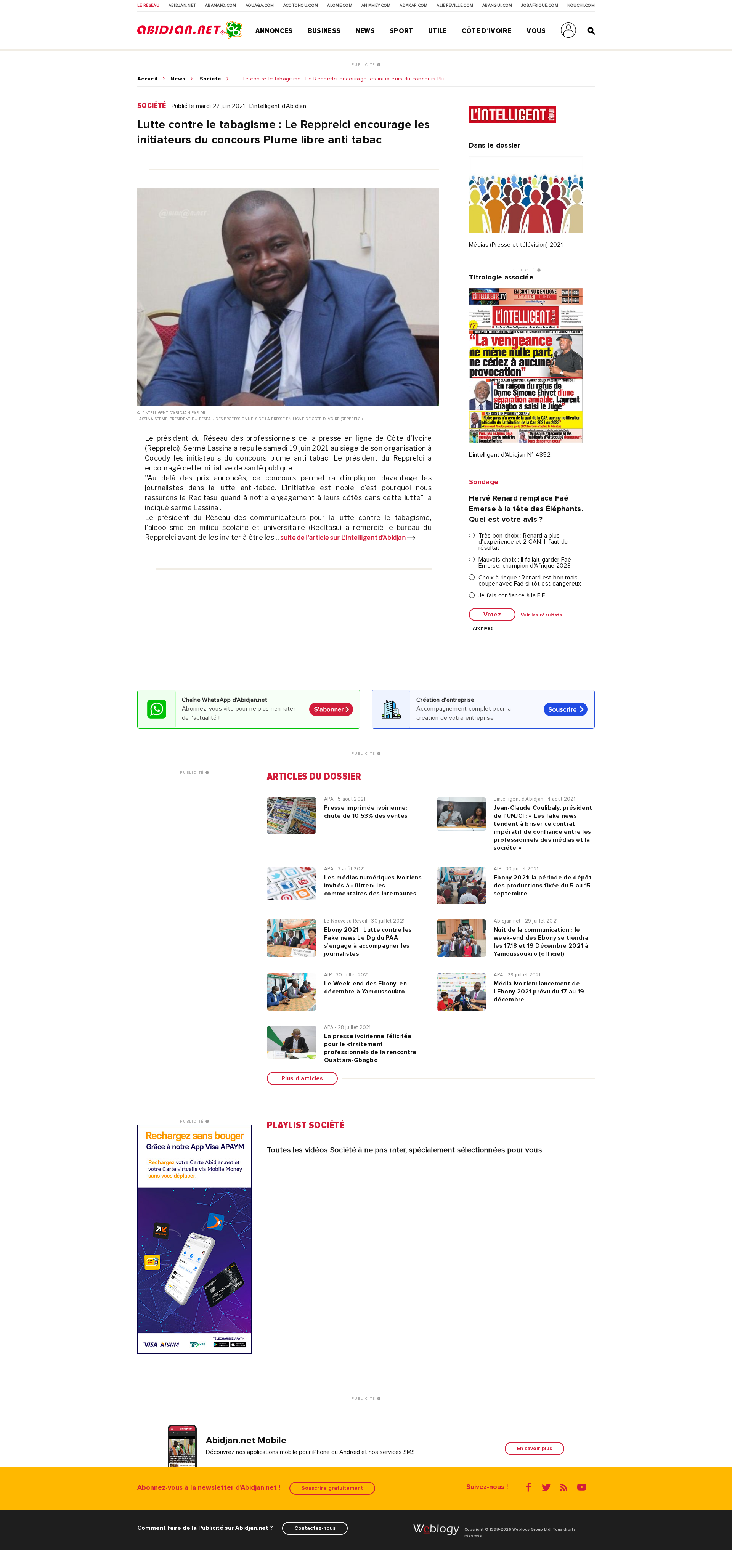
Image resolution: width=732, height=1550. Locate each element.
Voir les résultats (541, 615)
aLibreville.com (455, 6)
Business (324, 30)
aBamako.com (220, 6)
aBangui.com (497, 6)
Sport (401, 30)
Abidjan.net (182, 6)
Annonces (274, 30)
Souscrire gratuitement (332, 1488)
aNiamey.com (376, 6)
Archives (483, 628)
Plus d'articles (302, 1078)
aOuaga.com (260, 6)
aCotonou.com (300, 6)
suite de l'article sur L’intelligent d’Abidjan (344, 537)
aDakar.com (413, 6)
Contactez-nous (315, 1528)
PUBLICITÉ (364, 65)
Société (210, 79)
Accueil (147, 79)
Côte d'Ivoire (487, 30)
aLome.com (339, 6)
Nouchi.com (581, 6)
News (365, 30)
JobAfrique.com (539, 6)
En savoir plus (534, 1448)
